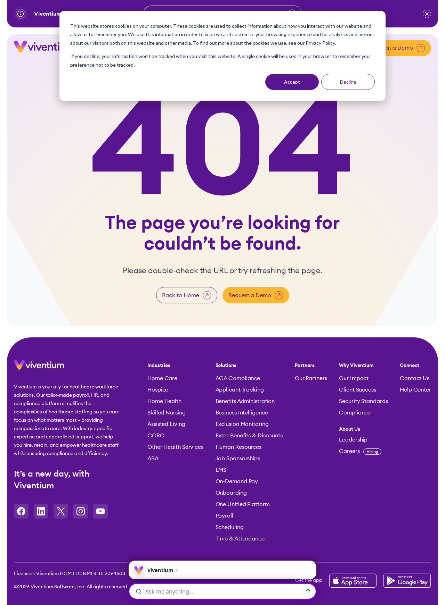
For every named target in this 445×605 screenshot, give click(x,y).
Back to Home (180, 295)
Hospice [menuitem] (157, 390)
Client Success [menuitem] (357, 390)
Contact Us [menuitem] (414, 378)
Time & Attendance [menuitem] (240, 538)
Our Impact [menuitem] (354, 378)
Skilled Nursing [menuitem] (166, 412)
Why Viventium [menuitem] (356, 365)
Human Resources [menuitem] (239, 447)
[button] (427, 14)
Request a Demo (391, 48)
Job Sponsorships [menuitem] (238, 458)
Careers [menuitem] (358, 451)
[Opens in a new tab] (21, 511)
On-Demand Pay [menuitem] (237, 481)
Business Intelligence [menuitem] (242, 412)
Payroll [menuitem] (224, 516)
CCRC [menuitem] (155, 435)
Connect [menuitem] (409, 365)
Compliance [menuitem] (355, 412)
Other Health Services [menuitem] (175, 447)
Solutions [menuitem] (226, 365)
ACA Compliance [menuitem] (238, 378)
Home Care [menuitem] (162, 378)
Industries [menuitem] (158, 365)
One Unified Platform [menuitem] (243, 504)
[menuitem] (363, 429)
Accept (292, 82)
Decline (348, 82)
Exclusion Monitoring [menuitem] (242, 424)
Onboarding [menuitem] (231, 493)
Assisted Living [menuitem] (166, 424)
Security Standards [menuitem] (363, 401)
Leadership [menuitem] (353, 440)
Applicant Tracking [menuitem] (240, 390)
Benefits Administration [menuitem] (245, 401)
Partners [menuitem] (305, 365)
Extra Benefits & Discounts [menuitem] (249, 435)
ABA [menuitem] (153, 458)
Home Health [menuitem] (164, 401)
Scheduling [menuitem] (230, 527)
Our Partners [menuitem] (311, 378)
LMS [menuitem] (221, 470)
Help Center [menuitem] (415, 390)
